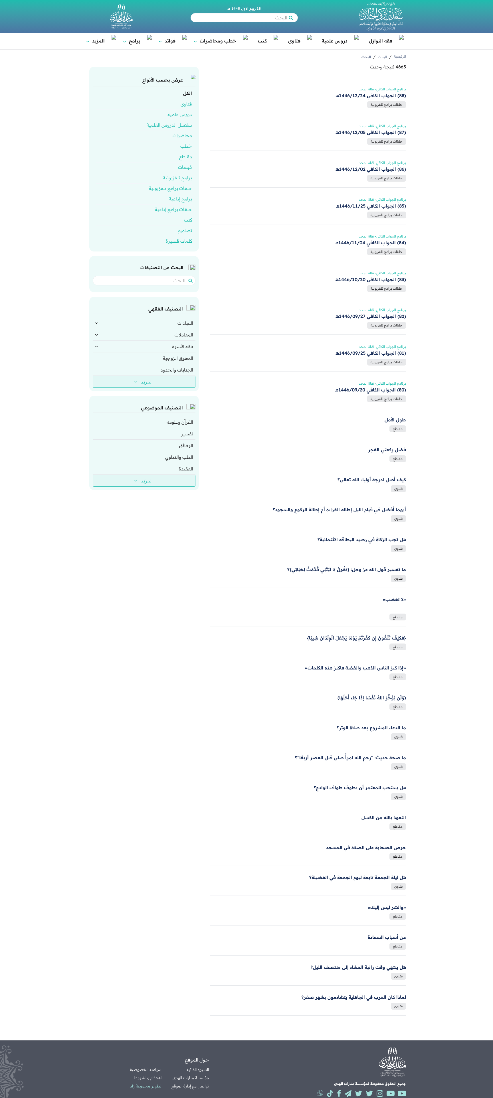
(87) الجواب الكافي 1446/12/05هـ (371, 132)
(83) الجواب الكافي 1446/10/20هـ (371, 279)
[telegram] (348, 1093)
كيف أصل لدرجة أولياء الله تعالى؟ (372, 479)
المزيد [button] (96, 41)
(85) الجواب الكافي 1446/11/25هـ (371, 206)
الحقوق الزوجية (178, 358)
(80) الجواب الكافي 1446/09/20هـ (370, 390)
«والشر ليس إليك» (387, 907)
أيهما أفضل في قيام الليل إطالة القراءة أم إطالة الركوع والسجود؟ (339, 509)
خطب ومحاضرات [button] (215, 41)
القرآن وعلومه (180, 422)
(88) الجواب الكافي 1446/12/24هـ (371, 95)
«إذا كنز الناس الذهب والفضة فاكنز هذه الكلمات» (355, 668)
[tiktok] (330, 1093)
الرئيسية (400, 56)
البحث (382, 57)
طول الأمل (395, 420)
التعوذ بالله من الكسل (383, 817)
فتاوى (294, 41)
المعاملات (184, 335)
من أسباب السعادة (387, 937)
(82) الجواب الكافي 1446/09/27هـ (371, 316)
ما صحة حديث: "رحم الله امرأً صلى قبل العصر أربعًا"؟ (350, 757)
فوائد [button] (167, 41)
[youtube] (402, 1093)
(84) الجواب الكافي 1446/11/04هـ (370, 242)
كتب (262, 41)
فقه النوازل (380, 41)
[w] (320, 1093)
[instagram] (380, 1093)
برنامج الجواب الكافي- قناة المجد (382, 89)
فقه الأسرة (182, 346)
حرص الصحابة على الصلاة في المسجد (366, 847)
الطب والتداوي (179, 457)
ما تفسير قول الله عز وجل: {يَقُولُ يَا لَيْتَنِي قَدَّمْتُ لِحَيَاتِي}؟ (346, 569)
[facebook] (339, 1093)
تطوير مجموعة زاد (145, 1086)
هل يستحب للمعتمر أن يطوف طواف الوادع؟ (360, 787)
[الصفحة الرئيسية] (381, 16)
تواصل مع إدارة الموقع (190, 1086)
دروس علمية (334, 41)
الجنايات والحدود (177, 370)
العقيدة (186, 469)
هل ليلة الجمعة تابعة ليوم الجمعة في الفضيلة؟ (357, 877)
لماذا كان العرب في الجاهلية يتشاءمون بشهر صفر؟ (354, 997)
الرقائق (186, 445)
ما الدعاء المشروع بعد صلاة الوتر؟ (371, 727)
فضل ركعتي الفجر (387, 449)
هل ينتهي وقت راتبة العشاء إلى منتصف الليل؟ (358, 967)
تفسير (187, 434)
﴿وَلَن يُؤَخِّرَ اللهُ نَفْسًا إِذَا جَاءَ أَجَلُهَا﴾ (372, 698)
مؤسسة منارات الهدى (191, 1077)
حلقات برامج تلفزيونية (387, 104)
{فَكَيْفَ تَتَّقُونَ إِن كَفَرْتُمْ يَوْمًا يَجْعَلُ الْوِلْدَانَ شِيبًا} (356, 638)
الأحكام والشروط (147, 1077)
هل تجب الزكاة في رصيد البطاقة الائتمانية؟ (362, 539)
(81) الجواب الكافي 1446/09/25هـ (371, 353)
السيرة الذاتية (198, 1069)
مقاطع (398, 429)
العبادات (185, 323)
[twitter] (369, 1093)
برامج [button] (132, 41)
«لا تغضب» (394, 599)
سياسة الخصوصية (145, 1069)
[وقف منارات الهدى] (121, 16)
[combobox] (142, 280)
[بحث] (291, 17)
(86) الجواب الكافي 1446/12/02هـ (371, 169)
